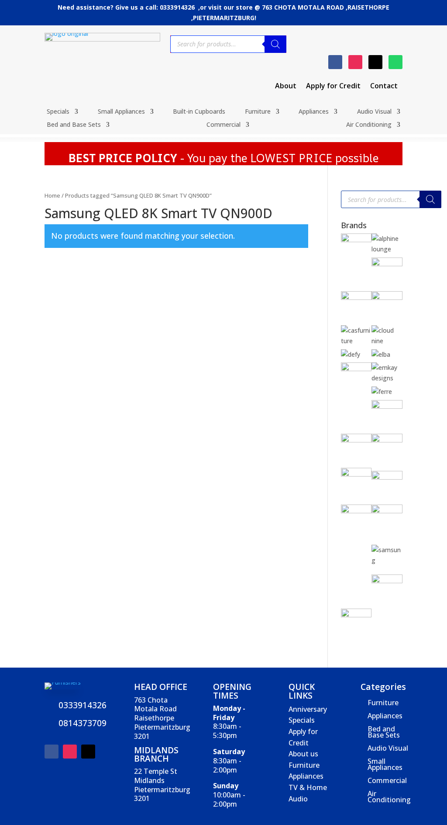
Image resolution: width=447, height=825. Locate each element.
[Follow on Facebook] (335, 62)
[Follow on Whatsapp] (395, 62)
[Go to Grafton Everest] (386, 406)
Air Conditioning (369, 125)
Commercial (223, 125)
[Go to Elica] (356, 369)
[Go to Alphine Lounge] (386, 249)
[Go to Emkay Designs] (386, 378)
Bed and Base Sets (74, 125)
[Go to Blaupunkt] (386, 264)
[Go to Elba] (380, 354)
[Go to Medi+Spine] (356, 511)
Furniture (258, 111)
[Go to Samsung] (386, 560)
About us (303, 754)
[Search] (275, 44)
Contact (384, 87)
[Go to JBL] (386, 440)
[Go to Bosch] (356, 297)
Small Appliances (121, 111)
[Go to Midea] (386, 511)
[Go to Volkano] (386, 581)
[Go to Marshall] (386, 477)
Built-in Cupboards (199, 111)
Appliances (314, 111)
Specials (58, 111)
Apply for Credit (333, 87)
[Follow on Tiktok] (375, 62)
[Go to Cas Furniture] (356, 341)
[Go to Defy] (350, 354)
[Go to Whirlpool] (356, 615)
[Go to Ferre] (381, 391)
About (285, 87)
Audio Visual (374, 111)
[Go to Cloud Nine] (386, 341)
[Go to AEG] (356, 240)
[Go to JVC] (356, 474)
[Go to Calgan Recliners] (386, 297)
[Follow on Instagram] (355, 62)
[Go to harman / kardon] (356, 440)
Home (52, 195)
